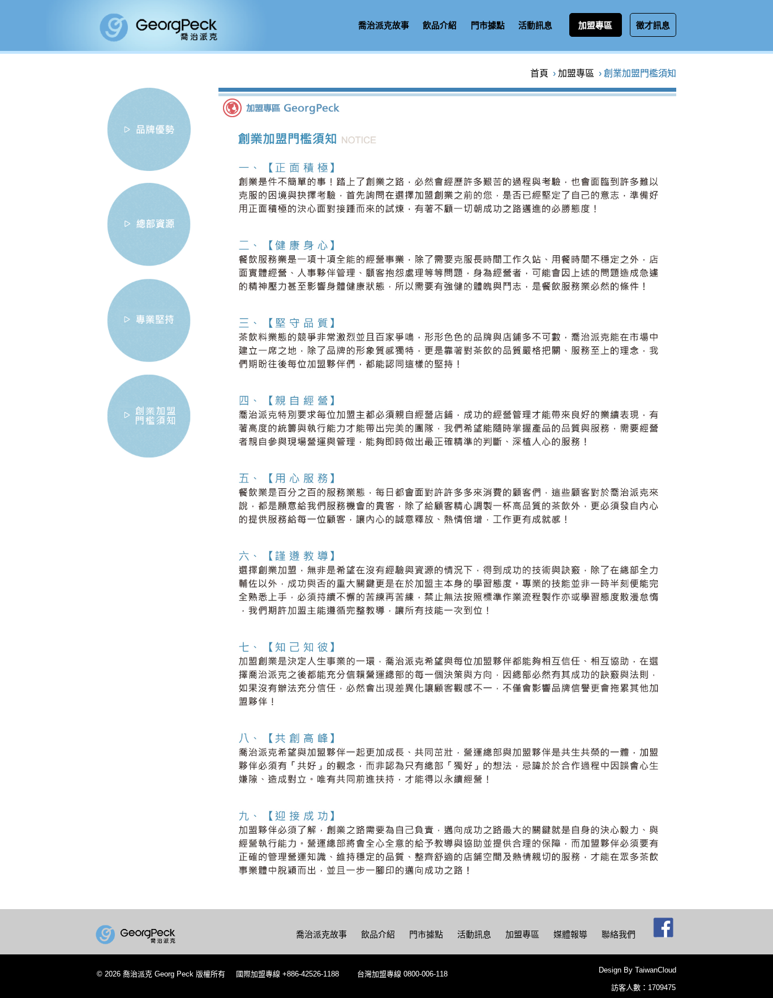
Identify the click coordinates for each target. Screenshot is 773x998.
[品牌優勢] (149, 168)
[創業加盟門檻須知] (149, 455)
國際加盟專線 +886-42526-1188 (287, 974)
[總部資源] (149, 263)
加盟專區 (576, 73)
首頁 (539, 73)
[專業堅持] (149, 359)
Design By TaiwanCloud (637, 970)
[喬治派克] (137, 936)
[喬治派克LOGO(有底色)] (156, 48)
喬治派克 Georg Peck (158, 974)
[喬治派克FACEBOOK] (664, 931)
